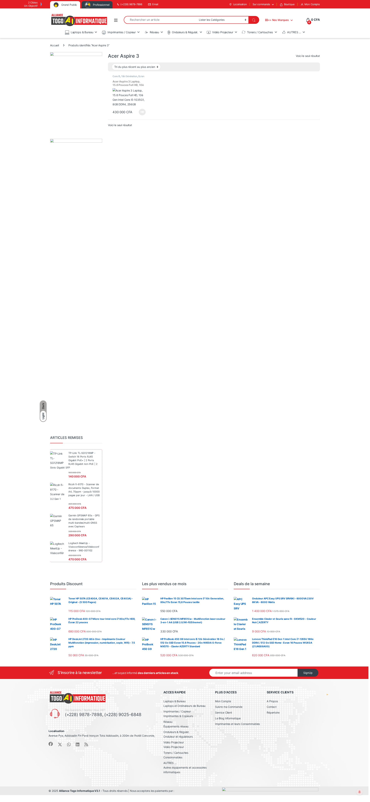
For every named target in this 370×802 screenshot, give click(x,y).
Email (155, 4)
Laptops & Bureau (82, 32)
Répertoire (273, 712)
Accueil (54, 45)
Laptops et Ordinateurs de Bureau (184, 705)
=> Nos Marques (278, 20)
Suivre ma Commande (228, 706)
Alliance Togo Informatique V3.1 (79, 790)
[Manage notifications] (360, 792)
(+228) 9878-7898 (131, 4)
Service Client (223, 712)
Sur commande (261, 4)
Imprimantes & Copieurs (178, 716)
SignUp (308, 672)
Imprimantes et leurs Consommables (237, 723)
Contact (272, 706)
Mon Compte (312, 4)
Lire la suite (142, 112)
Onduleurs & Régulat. (185, 32)
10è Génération (129, 76)
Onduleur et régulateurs (178, 736)
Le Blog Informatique (228, 718)
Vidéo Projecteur (222, 32)
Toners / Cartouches (260, 32)
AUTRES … (294, 32)
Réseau (154, 32)
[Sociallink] (51, 744)
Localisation (240, 4)
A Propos (272, 701)
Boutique (289, 4)
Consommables (172, 757)
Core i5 (116, 76)
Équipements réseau (175, 726)
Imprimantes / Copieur (122, 32)
